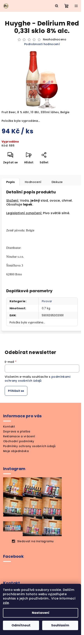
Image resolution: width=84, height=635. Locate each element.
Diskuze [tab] (57, 182)
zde (6, 602)
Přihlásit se (16, 391)
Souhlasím (60, 625)
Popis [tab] (10, 182)
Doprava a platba (16, 431)
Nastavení (40, 612)
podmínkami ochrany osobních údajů (37, 379)
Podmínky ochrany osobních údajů (29, 446)
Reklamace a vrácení (19, 436)
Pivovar (47, 301)
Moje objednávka (16, 451)
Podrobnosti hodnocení (42, 44)
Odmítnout (21, 625)
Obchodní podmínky (18, 441)
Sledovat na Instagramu (35, 541)
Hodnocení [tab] (33, 182)
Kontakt (9, 426)
